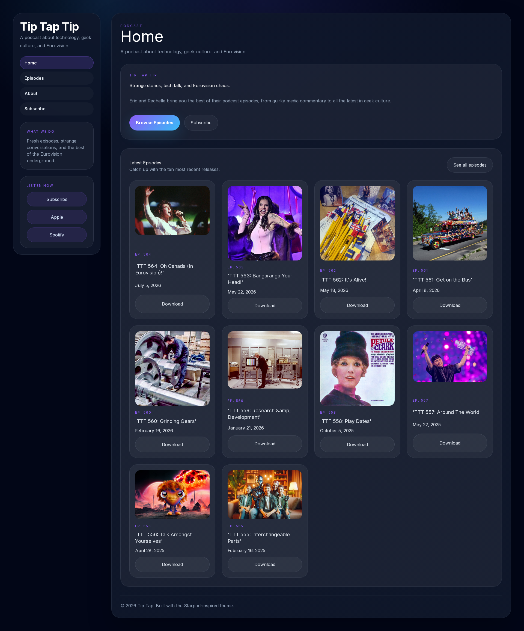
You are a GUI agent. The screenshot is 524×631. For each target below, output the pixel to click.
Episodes (34, 78)
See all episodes (470, 165)
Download (172, 304)
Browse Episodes (154, 122)
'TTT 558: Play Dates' (345, 421)
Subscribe (35, 108)
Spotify (56, 235)
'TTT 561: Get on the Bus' (442, 280)
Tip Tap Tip (49, 26)
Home (31, 63)
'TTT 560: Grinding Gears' (165, 421)
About (31, 93)
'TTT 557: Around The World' (447, 412)
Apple (57, 217)
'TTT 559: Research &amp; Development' (259, 413)
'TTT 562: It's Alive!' (344, 280)
